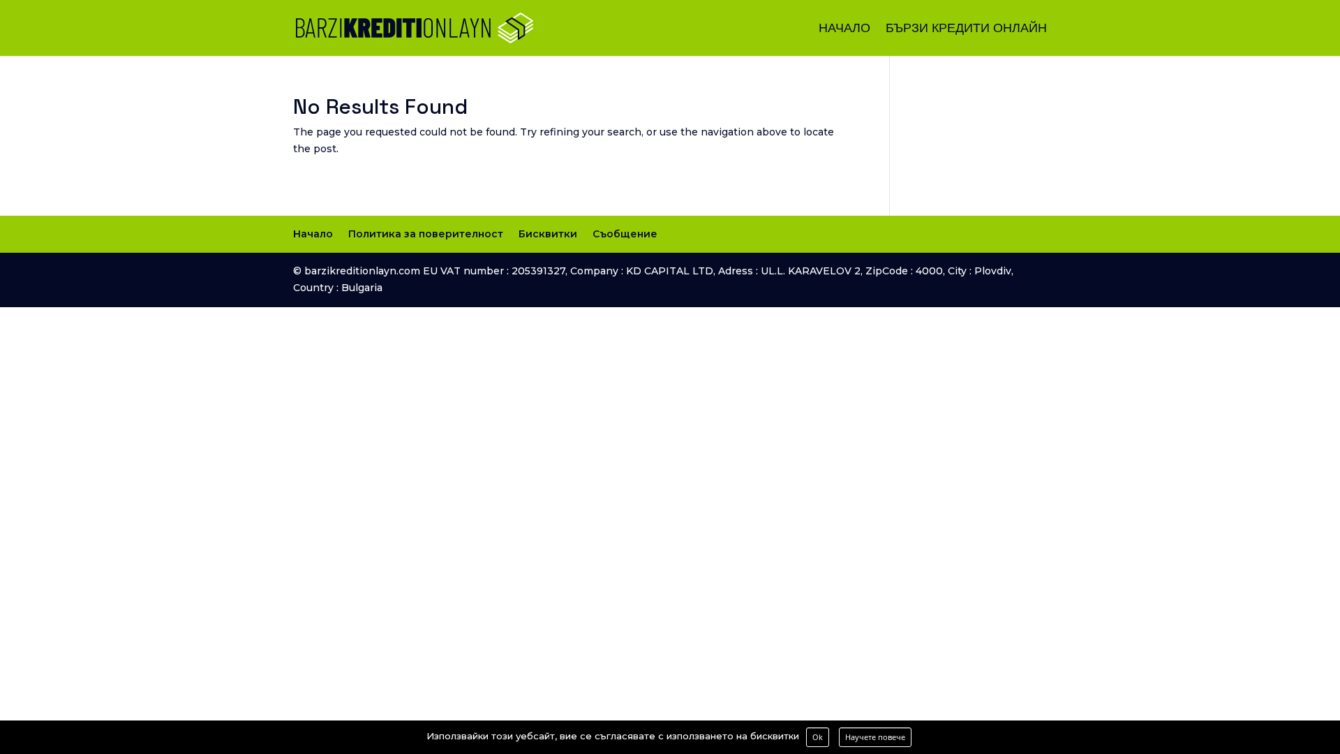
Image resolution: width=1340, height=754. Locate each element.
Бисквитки (548, 234)
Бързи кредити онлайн (966, 29)
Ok (817, 737)
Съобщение (625, 234)
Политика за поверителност (425, 234)
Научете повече (875, 737)
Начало (844, 29)
